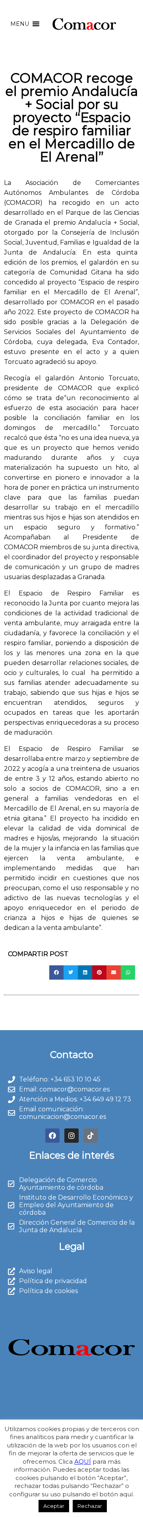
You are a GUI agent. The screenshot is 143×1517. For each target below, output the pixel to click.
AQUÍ (82, 1461)
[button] (19, 24)
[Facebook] (52, 1135)
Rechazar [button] (89, 1506)
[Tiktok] (90, 1135)
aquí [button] (126, 1494)
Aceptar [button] (53, 1506)
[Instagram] (71, 1135)
